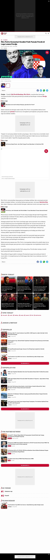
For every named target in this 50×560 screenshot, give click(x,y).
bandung (16, 315)
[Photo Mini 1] (3, 85)
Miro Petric (27, 94)
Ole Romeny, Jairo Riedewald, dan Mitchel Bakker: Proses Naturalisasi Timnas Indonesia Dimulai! (26, 210)
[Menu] (48, 33)
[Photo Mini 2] (8, 85)
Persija (45, 96)
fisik (12, 94)
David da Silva (44, 202)
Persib (16, 94)
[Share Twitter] (40, 90)
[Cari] (46, 33)
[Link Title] (4, 335)
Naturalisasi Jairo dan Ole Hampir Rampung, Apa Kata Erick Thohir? (20, 104)
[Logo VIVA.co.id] (3, 33)
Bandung (20, 94)
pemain (12, 111)
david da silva (38, 315)
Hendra (5, 48)
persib (11, 315)
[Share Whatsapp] (44, 90)
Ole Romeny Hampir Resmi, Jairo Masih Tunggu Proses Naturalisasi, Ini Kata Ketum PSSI (24, 144)
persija (22, 315)
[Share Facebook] (37, 90)
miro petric (5, 315)
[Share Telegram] (47, 90)
